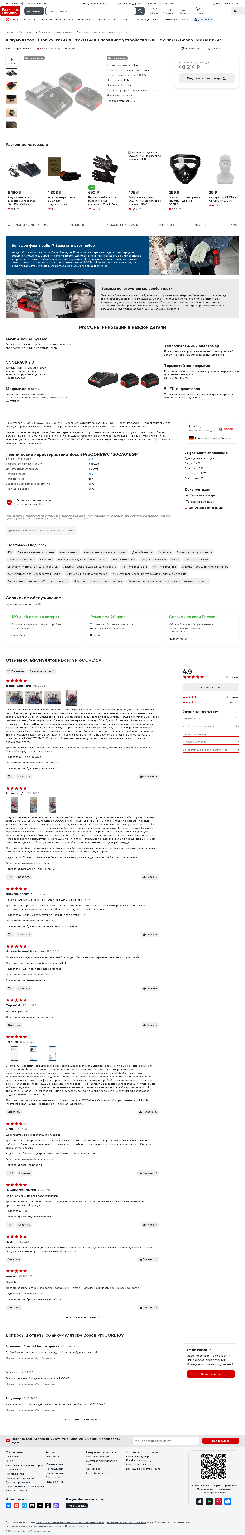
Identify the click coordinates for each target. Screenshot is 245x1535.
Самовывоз (93, 1468)
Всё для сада (64, 19)
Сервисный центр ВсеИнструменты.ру (139, 1458)
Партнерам (53, 1477)
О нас (9, 1460)
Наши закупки (54, 1481)
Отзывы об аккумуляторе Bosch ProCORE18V (54, 660)
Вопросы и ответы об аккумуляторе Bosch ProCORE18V (65, 1335)
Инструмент (30, 19)
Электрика (84, 19)
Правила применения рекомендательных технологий (25, 1484)
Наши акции (53, 1456)
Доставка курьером (98, 1456)
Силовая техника (105, 19)
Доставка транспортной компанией (101, 1462)
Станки (125, 19)
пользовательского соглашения (126, 1522)
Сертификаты (14, 1469)
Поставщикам (54, 1468)
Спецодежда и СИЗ (146, 19)
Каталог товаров (16, 1490)
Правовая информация (20, 1478)
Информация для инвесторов (24, 1465)
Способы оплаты (96, 1473)
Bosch (193, 426)
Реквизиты (12, 1456)
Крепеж (47, 19)
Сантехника (170, 19)
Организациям (55, 1473)
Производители (15, 1473)
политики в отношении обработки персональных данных (70, 1522)
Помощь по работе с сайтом (144, 1468)
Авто (185, 19)
